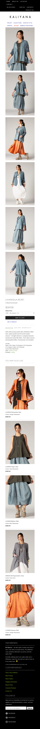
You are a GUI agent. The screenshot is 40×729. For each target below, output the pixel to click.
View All (9, 25)
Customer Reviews (10, 688)
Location (23, 1)
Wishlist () (30, 10)
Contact (9, 4)
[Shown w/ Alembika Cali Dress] (20, 184)
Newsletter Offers (26, 25)
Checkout (30, 7)
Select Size (8, 310)
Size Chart (17, 327)
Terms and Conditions (11, 672)
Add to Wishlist (12, 321)
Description (9, 327)
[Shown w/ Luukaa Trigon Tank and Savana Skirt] (20, 139)
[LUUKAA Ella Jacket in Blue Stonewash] (20, 49)
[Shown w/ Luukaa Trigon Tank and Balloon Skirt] (20, 94)
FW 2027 (9, 22)
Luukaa (13, 352)
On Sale (16, 25)
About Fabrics (9, 678)
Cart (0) (22, 7)
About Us (15, 1)
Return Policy (26, 327)
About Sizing (9, 675)
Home (8, 1)
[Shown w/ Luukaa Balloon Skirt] (20, 274)
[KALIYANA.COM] (20, 17)
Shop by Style (27, 22)
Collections (17, 22)
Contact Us (8, 691)
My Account (11, 7)
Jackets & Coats (13, 350)
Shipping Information (11, 682)
